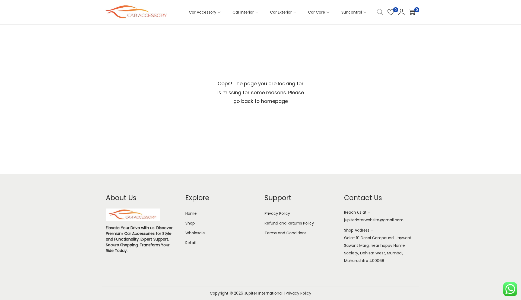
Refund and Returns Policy (289, 223)
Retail (190, 242)
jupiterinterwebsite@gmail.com (374, 220)
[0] (390, 12)
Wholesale (195, 233)
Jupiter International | (265, 293)
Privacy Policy (277, 213)
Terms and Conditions (286, 233)
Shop (190, 223)
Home (191, 213)
